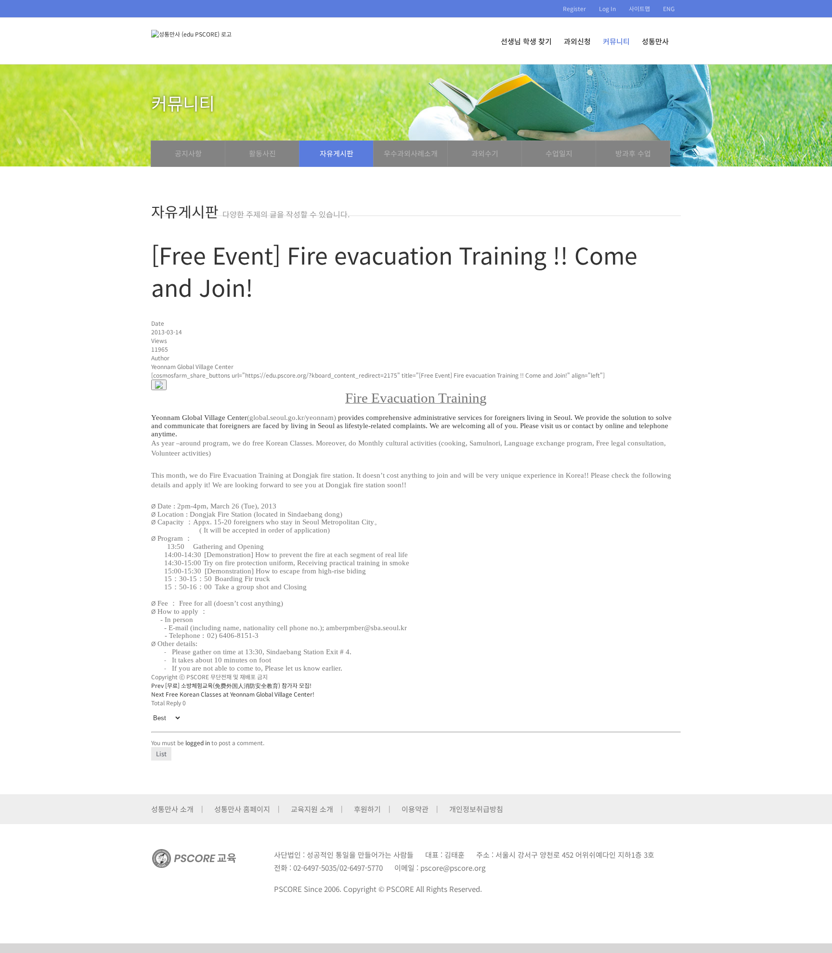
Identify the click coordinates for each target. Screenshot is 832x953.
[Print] (159, 385)
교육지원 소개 (312, 809)
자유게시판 (336, 153)
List (161, 753)
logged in (197, 742)
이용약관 (415, 809)
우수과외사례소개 (411, 153)
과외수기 (484, 153)
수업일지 (559, 153)
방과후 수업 (633, 153)
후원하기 (367, 809)
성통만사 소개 (172, 809)
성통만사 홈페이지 (242, 809)
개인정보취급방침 (476, 809)
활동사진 (262, 153)
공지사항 (188, 153)
